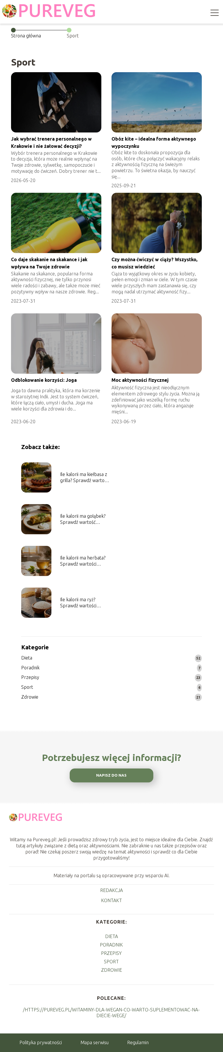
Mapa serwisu (94, 1042)
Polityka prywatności (40, 1042)
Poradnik (30, 667)
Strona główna (26, 35)
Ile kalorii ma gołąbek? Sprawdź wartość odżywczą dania (82, 519)
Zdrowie (29, 696)
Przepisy (30, 677)
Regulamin (138, 1042)
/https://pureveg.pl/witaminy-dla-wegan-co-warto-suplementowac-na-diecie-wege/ (111, 1012)
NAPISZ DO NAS (111, 775)
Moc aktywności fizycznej (140, 380)
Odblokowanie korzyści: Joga (44, 380)
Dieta (26, 657)
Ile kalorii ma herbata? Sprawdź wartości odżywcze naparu (82, 561)
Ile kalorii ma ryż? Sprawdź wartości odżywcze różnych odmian (79, 603)
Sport (27, 687)
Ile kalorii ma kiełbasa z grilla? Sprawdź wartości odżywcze (84, 478)
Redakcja (111, 890)
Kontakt (111, 900)
